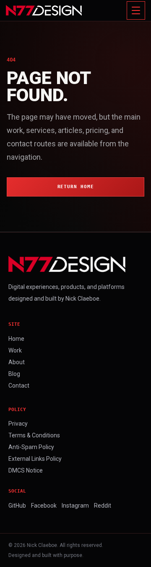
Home (16, 338)
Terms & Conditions (34, 435)
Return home (75, 186)
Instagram (75, 505)
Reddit (102, 505)
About (16, 362)
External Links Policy (35, 458)
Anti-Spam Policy (31, 447)
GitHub (17, 505)
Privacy (18, 423)
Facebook (44, 505)
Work (15, 350)
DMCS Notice (25, 470)
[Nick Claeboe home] (44, 10)
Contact (18, 385)
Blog (14, 373)
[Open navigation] (136, 10)
